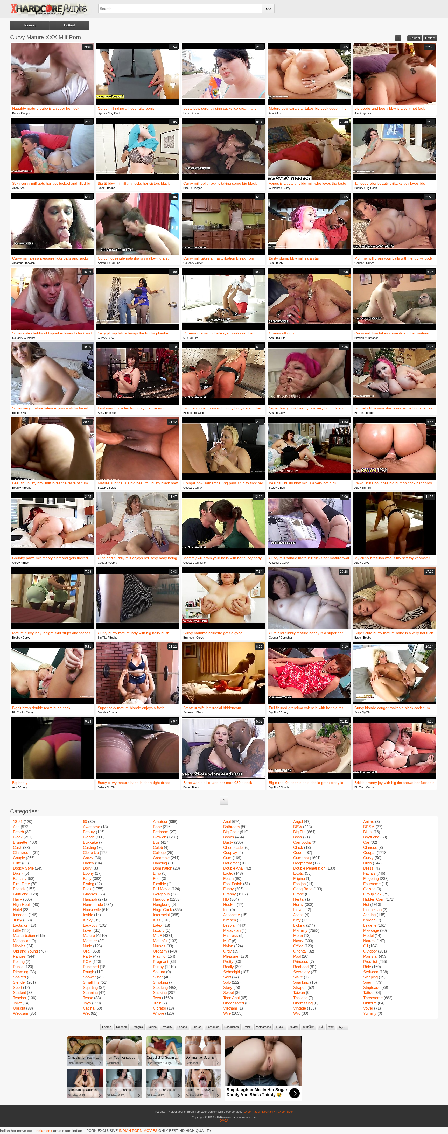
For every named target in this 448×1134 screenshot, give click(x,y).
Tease (88, 998)
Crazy (88, 858)
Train (157, 1003)
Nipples (19, 946)
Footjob (299, 883)
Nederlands (231, 1026)
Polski (247, 1026)
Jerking (369, 915)
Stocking (160, 987)
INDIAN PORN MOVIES (138, 1131)
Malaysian (232, 930)
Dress (368, 868)
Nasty (298, 941)
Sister (158, 977)
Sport (17, 987)
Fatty (87, 878)
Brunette (110, 412)
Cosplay (230, 852)
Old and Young (25, 951)
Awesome (91, 826)
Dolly (87, 868)
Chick (298, 847)
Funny (228, 889)
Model (368, 935)
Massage (371, 930)
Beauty (358, 188)
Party (87, 956)
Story (227, 987)
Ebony (88, 873)
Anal (271, 113)
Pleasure (230, 956)
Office (298, 946)
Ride (367, 966)
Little (17, 930)
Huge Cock (162, 909)
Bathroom (231, 826)
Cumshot (274, 188)
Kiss (156, 920)
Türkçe (196, 1026)
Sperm (369, 982)
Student (19, 992)
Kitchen (229, 920)
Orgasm (160, 951)
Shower (89, 977)
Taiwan (299, 992)
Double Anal (233, 868)
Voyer (368, 1008)
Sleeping (370, 977)
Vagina (88, 1008)
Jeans (298, 915)
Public (18, 966)
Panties (19, 956)
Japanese (231, 915)
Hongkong (161, 904)
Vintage (299, 1008)
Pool (297, 956)
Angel (298, 821)
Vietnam (230, 1008)
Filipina (299, 878)
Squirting (90, 987)
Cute (17, 863)
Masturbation (24, 935)
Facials (369, 873)
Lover (88, 930)
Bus (271, 262)
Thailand (300, 998)
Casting (89, 847)
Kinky (88, 920)
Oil (365, 946)
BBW (111, 337)
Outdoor (370, 951)
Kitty (297, 920)
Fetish (228, 878)
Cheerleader (233, 847)
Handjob (90, 899)
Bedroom (161, 832)
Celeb (158, 847)
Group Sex (372, 894)
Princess (300, 961)
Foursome (372, 883)
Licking (299, 925)
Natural (369, 941)
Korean (369, 920)
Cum (227, 858)
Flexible (159, 883)
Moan (298, 935)
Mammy (300, 930)
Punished (91, 966)
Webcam (20, 1013)
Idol (226, 909)
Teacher (19, 998)
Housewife (92, 909)
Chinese (370, 847)
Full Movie (161, 889)
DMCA (224, 1120)
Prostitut (370, 961)
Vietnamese (263, 1026)
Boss (297, 837)
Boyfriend (371, 837)
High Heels (22, 904)
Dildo (367, 863)
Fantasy (20, 878)
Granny (229, 894)
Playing (159, 956)
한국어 (293, 1026)
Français (137, 1026)
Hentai (298, 899)
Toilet (17, 1003)
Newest (30, 25)
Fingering (371, 878)
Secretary (301, 972)
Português (212, 1026)
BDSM (369, 826)
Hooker (229, 904)
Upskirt (19, 1008)
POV (87, 961)
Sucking (160, 992)
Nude (87, 946)
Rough (88, 972)
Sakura (159, 972)
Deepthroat (302, 863)
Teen (157, 998)
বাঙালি (331, 1026)
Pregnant (160, 961)
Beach (187, 113)
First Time (21, 883)
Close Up (91, 852)
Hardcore (161, 899)
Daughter (231, 863)
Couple (19, 858)
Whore (158, 1013)
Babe (15, 113)
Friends (19, 889)
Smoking (160, 982)
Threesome (373, 998)
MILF (157, 935)
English (106, 1026)
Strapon (299, 987)
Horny (298, 904)
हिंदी (321, 1026)
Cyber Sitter (285, 1111)
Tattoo (368, 992)
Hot (366, 904)
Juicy (17, 920)
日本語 (280, 1026)
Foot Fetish (232, 883)
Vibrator (159, 1008)
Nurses (159, 946)
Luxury (159, 930)
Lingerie (369, 925)
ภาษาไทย (308, 1026)
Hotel (17, 909)
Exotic (298, 873)
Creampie (161, 858)
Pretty (228, 961)
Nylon (228, 946)
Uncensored (233, 1003)
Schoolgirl (231, 972)
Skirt (227, 977)
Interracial (161, 915)
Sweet (228, 992)
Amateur (17, 262)
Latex (157, 925)
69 (184, 337)
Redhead (301, 966)
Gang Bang (302, 889)
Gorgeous (161, 894)
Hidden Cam (373, 899)
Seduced (370, 972)
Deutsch (121, 1026)
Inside (88, 915)
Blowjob (197, 188)
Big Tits (102, 113)
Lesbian (229, 925)
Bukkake (90, 842)
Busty (279, 262)
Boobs (198, 113)
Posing (19, 961)
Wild (296, 1013)
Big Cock (115, 113)
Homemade (93, 904)
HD (226, 899)
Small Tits (91, 982)
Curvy (286, 188)
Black (101, 188)
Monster (90, 941)
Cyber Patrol (252, 1111)
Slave (298, 977)
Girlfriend (20, 894)
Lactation (20, 925)
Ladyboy (90, 925)
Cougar (25, 113)
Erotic (228, 873)
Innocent (20, 915)
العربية (342, 1026)
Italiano (152, 1026)
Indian (298, 909)
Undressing (303, 1003)
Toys (87, 1003)
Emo (157, 873)
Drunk (18, 873)
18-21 (18, 821)
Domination (162, 868)
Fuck (87, 889)
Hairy (17, 899)
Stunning (90, 992)
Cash (17, 847)
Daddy (88, 863)
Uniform (370, 1003)
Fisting (88, 883)
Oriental (299, 951)
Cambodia (302, 842)
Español (182, 1026)
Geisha (369, 889)
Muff (227, 941)
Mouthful (160, 941)
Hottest (69, 25)
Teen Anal (231, 998)
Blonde (187, 412)
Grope (298, 894)
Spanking (301, 982)
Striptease (371, 987)
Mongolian (21, 941)
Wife (227, 1013)
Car (366, 842)
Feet (156, 878)
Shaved (19, 977)
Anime (368, 821)
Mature (89, 935)
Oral (86, 951)
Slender (19, 982)
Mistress (230, 935)
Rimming (20, 972)
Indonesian (372, 909)
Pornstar (370, 956)
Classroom (22, 852)
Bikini (367, 832)
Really (228, 966)
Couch (298, 852)
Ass (278, 113)
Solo (227, 982)
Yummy (369, 1013)
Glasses (90, 894)
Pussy (158, 966)
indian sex (44, 1131)
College (159, 852)
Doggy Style (23, 868)
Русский (167, 1026)
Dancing (160, 863)
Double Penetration (309, 868)
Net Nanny (269, 1111)
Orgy (227, 951)
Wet (86, 1013)
